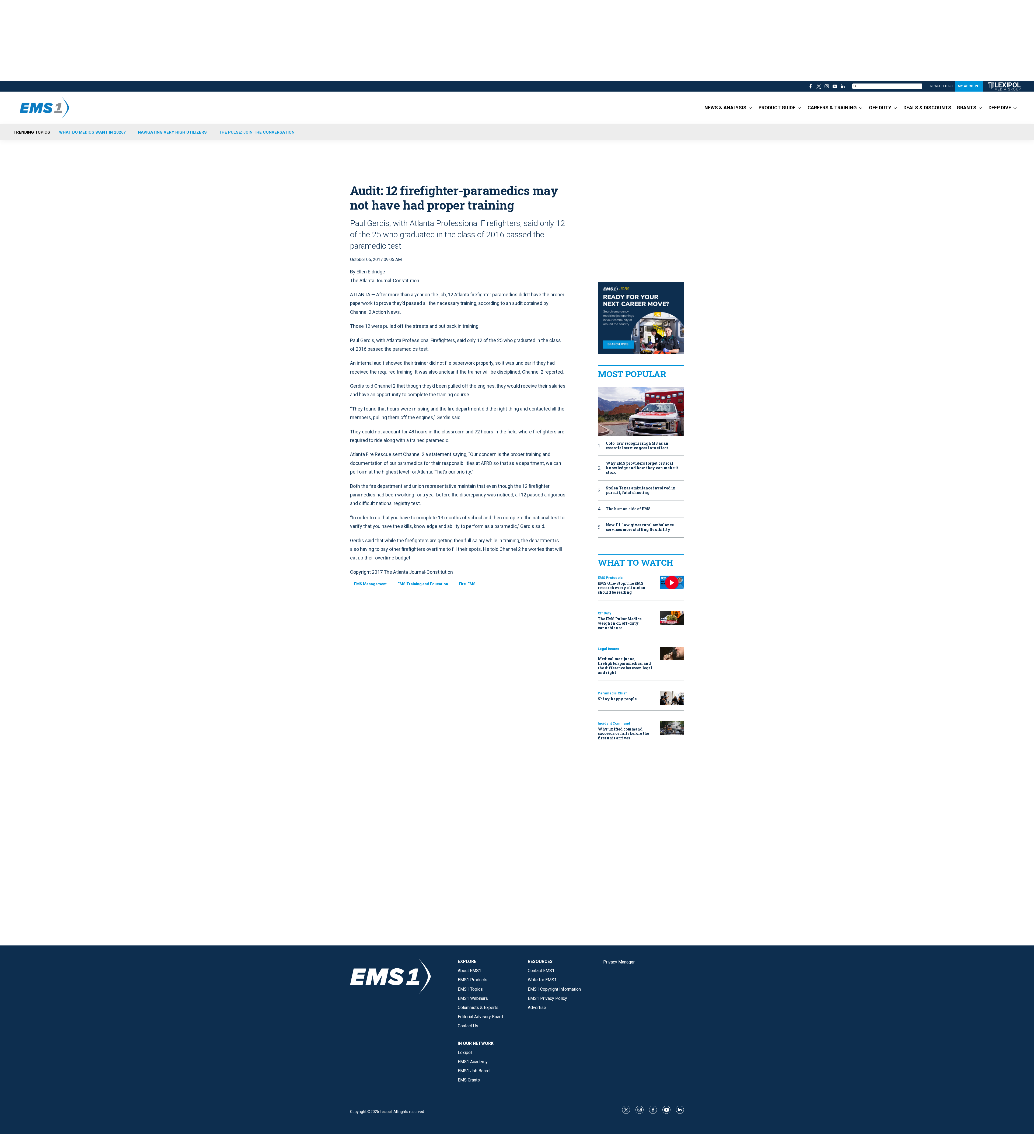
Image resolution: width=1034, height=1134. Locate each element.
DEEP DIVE (999, 107)
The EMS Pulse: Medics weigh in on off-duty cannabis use (619, 623)
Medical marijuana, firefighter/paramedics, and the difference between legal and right (625, 665)
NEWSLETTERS (941, 86)
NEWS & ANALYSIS (725, 107)
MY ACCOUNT (969, 86)
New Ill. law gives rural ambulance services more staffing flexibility (640, 527)
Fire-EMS (467, 584)
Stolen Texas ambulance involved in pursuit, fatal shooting (641, 490)
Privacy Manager (619, 962)
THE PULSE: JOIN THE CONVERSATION (257, 132)
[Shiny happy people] (672, 698)
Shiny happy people (617, 698)
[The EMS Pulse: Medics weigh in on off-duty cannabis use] (672, 618)
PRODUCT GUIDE (777, 107)
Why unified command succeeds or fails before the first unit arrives (623, 733)
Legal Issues (608, 649)
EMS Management (370, 584)
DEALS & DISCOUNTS (927, 107)
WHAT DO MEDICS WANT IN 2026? (92, 132)
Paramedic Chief (612, 693)
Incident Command (614, 723)
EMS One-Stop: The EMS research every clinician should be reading (621, 588)
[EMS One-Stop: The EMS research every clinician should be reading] (672, 582)
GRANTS (966, 107)
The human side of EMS (628, 509)
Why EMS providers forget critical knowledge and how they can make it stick (642, 468)
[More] (750, 108)
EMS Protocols (610, 578)
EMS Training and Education (422, 584)
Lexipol (386, 1111)
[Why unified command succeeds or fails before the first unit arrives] (672, 728)
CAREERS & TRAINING (832, 107)
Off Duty (604, 613)
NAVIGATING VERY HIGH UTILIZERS (172, 132)
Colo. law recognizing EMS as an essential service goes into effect (637, 445)
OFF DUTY (880, 107)
